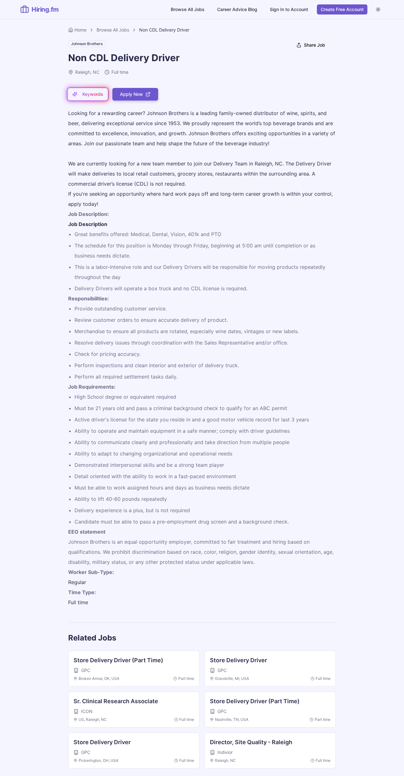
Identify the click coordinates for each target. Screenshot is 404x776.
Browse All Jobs (188, 9)
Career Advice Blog (237, 9)
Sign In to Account (289, 9)
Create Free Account (342, 9)
